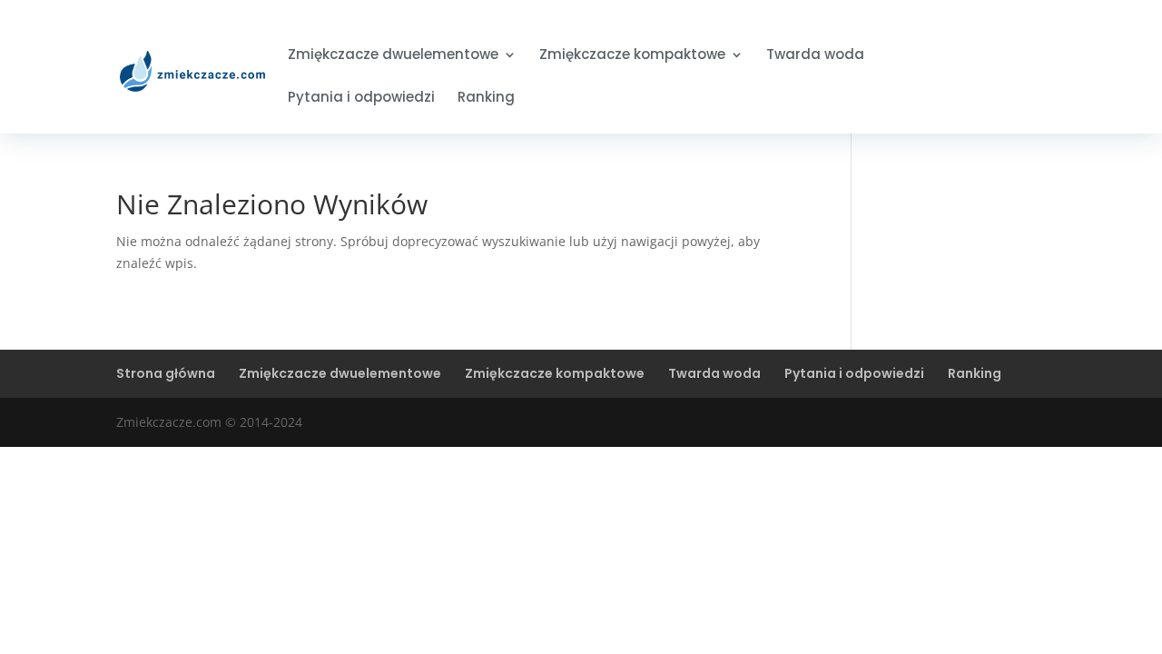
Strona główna (165, 373)
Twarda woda (815, 56)
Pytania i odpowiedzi (361, 98)
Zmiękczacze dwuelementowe (393, 56)
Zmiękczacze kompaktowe (632, 56)
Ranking (486, 98)
